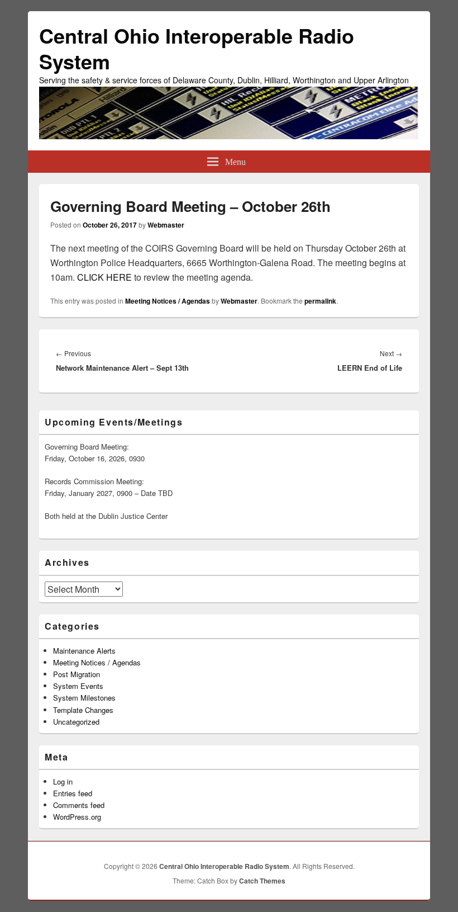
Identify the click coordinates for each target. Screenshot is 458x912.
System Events (78, 686)
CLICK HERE (104, 277)
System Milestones (84, 697)
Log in (63, 781)
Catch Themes (262, 881)
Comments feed (78, 805)
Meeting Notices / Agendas (167, 301)
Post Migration (76, 674)
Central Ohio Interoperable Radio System (196, 48)
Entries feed (72, 793)
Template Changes (83, 710)
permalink (320, 301)
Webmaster (165, 225)
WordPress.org (77, 816)
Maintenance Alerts (84, 650)
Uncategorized (76, 721)
